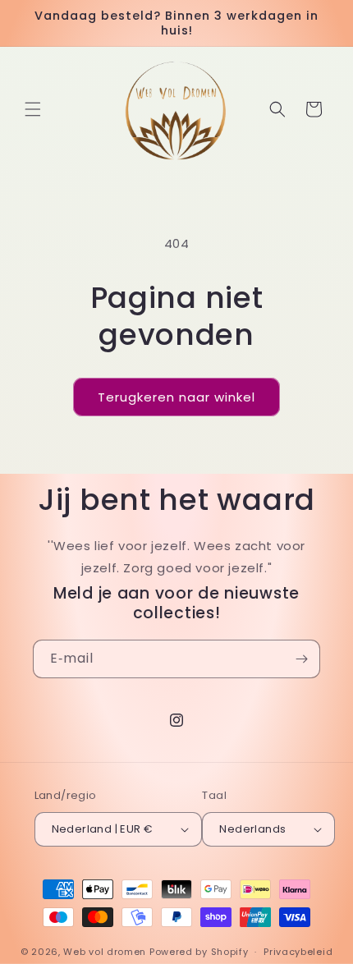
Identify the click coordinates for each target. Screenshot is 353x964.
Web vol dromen (104, 951)
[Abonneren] (301, 659)
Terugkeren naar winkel (176, 397)
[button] (33, 109)
